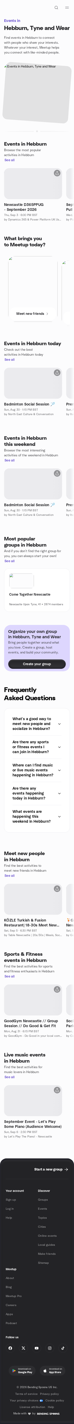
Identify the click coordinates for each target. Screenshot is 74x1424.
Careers (11, 1305)
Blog (9, 1287)
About (10, 1278)
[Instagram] (49, 1348)
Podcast (11, 1323)
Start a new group (48, 1169)
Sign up (11, 1199)
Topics (42, 1217)
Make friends (47, 1254)
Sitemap (43, 1263)
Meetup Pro (14, 1296)
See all (10, 160)
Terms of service (26, 1394)
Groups (43, 1199)
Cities (42, 1226)
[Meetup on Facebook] (10, 1348)
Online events (47, 1235)
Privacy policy (49, 1394)
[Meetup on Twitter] (23, 1348)
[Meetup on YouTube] (36, 1348)
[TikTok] (62, 1348)
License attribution (32, 1407)
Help (9, 1217)
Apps (9, 1314)
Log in (10, 1208)
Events (42, 1208)
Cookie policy (54, 1400)
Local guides (46, 1245)
